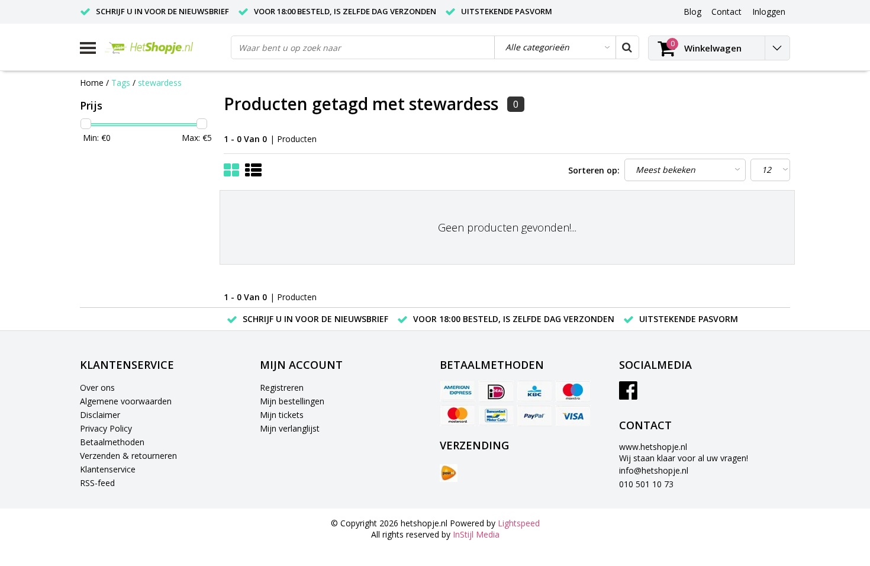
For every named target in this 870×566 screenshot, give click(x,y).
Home (92, 82)
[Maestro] (573, 391)
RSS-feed (97, 482)
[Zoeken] (626, 47)
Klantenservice (108, 469)
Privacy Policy (106, 428)
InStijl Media (476, 534)
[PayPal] (534, 415)
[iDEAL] (496, 391)
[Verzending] (448, 473)
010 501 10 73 (646, 484)
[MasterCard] (457, 415)
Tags (120, 82)
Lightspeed (519, 523)
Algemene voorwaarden (126, 401)
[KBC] (534, 391)
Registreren (282, 387)
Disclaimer (100, 414)
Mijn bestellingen (292, 401)
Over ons (97, 387)
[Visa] (573, 415)
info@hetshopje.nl (653, 470)
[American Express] (457, 391)
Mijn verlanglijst (290, 428)
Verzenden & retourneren (128, 455)
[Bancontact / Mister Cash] (496, 415)
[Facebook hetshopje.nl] (628, 394)
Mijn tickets (282, 414)
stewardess (160, 82)
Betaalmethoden (112, 442)
